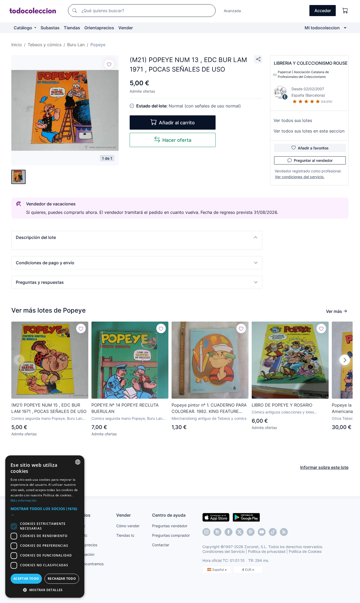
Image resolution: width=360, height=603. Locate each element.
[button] (137, 237)
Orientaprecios (99, 27)
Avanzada (232, 10)
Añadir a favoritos (313, 148)
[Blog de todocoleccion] (284, 532)
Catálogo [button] (23, 27)
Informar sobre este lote (324, 467)
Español (218, 570)
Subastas (50, 27)
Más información (24, 500)
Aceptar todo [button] (26, 578)
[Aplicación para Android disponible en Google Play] (246, 517)
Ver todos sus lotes (293, 120)
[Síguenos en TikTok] (273, 532)
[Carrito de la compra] (345, 10)
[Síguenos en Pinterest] (251, 532)
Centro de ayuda (169, 515)
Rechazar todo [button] (62, 578)
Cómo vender (127, 526)
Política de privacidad (266, 551)
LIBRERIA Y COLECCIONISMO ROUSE (311, 63)
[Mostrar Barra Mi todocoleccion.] (345, 27)
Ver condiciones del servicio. (299, 177)
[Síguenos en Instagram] (206, 532)
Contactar (160, 545)
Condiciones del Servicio (223, 551)
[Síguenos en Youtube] (262, 532)
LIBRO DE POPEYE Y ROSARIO (282, 405)
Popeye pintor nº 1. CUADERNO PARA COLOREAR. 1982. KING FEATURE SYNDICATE (209, 408)
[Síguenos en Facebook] (228, 532)
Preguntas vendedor (169, 526)
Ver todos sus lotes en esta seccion (309, 131)
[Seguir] (109, 64)
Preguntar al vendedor (313, 160)
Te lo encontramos (88, 564)
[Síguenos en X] (240, 532)
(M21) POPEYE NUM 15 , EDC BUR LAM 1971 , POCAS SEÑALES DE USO (48, 408)
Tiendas (72, 27)
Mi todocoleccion (322, 27)
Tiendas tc (125, 535)
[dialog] (44, 526)
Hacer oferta (176, 140)
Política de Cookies (305, 551)
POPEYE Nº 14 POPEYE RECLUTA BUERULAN (125, 408)
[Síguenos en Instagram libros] (217, 532)
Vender (125, 27)
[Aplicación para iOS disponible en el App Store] (216, 517)
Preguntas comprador (171, 535)
